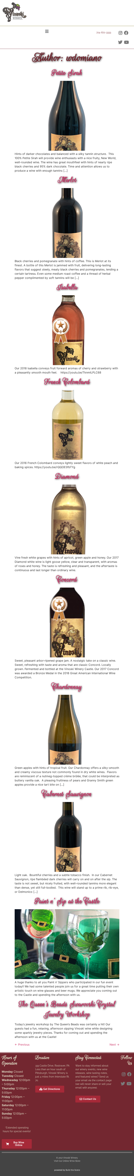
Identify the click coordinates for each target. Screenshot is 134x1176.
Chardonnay (67, 687)
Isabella (67, 287)
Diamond (67, 476)
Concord (67, 579)
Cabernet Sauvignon (67, 794)
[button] (47, 31)
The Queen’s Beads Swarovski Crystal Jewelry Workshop (67, 1009)
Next (114, 1044)
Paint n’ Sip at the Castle (67, 901)
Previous (22, 1044)
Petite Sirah (67, 73)
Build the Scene (73, 1170)
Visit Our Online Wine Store (67, 1161)
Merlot (67, 180)
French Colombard (67, 382)
